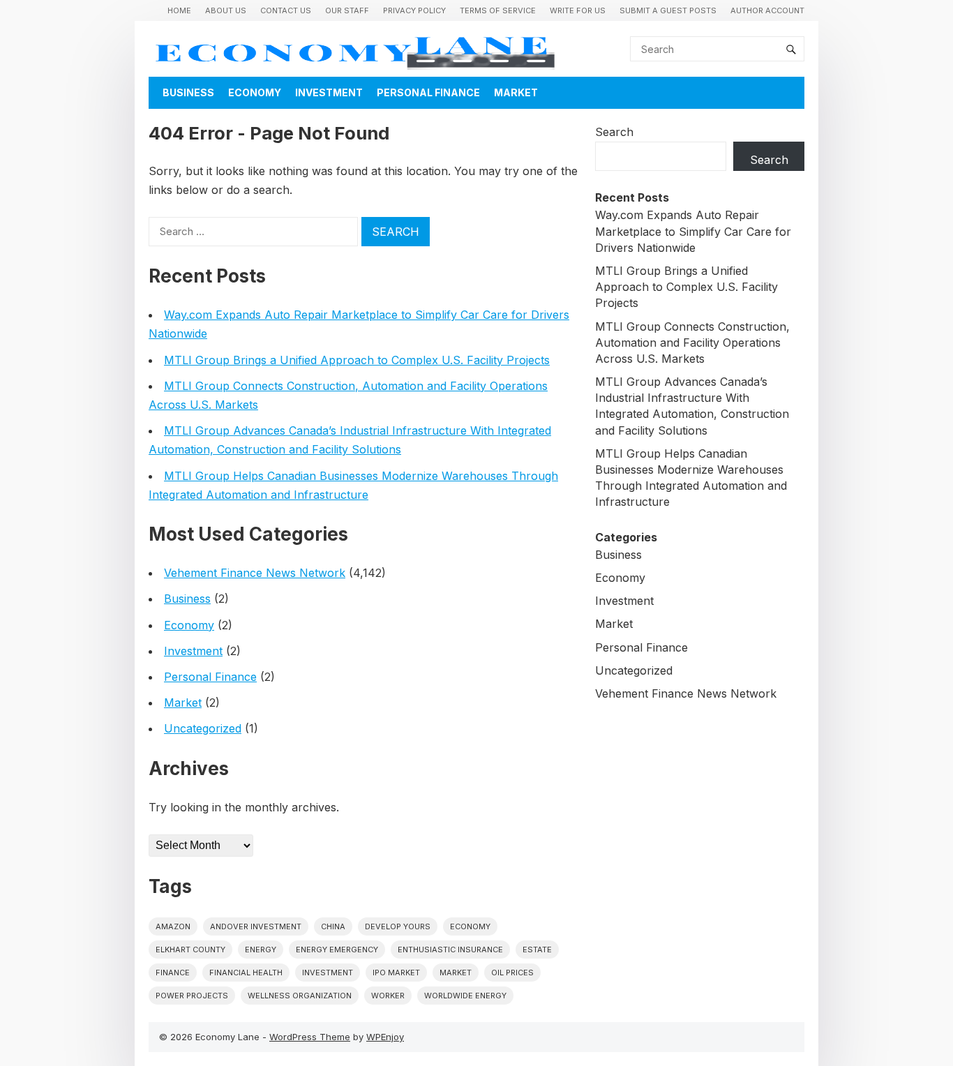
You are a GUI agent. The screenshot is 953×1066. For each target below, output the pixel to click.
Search (614, 132)
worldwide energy (465, 995)
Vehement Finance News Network (254, 573)
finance (173, 972)
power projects (192, 995)
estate (537, 949)
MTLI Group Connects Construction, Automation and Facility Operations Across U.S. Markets (692, 343)
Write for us (578, 10)
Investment (329, 92)
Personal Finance (428, 92)
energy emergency (337, 949)
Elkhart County (190, 949)
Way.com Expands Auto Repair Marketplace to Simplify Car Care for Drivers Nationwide (693, 231)
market (456, 972)
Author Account (767, 10)
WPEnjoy (385, 1036)
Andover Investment (255, 926)
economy (470, 926)
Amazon (173, 926)
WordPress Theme (309, 1036)
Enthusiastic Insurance (450, 949)
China (333, 926)
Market (516, 92)
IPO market (396, 972)
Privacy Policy (414, 10)
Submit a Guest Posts (668, 10)
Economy (254, 92)
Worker (388, 995)
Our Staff (347, 10)
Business (188, 92)
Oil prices (512, 972)
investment (327, 972)
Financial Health (246, 972)
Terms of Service (498, 10)
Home (179, 10)
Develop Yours (397, 926)
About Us (225, 10)
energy (260, 949)
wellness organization (300, 995)
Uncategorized (202, 728)
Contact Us (285, 10)
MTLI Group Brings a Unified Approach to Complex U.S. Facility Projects (357, 360)
